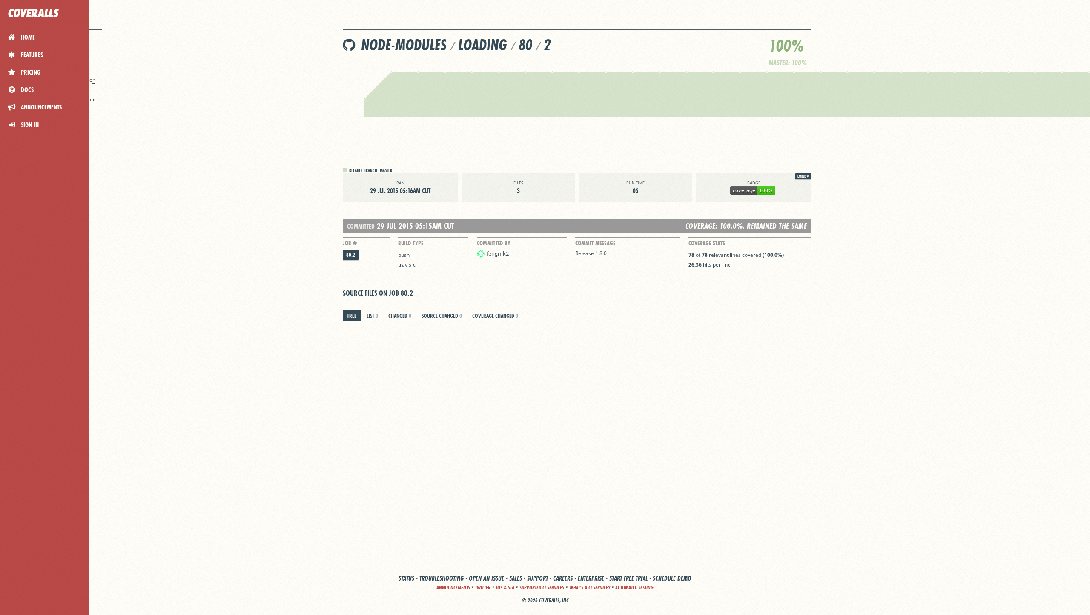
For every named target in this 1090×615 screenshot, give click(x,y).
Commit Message (595, 243)
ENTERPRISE (591, 578)
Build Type (410, 243)
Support (537, 578)
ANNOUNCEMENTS (453, 587)
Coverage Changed (495, 315)
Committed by (494, 243)
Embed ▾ (803, 176)
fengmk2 (498, 253)
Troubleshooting (441, 578)
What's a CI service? (589, 587)
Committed (361, 226)
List (372, 315)
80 (525, 45)
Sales (515, 578)
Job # (350, 243)
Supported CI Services (541, 587)
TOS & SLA (505, 587)
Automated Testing (634, 587)
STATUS (406, 578)
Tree (351, 315)
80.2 (350, 255)
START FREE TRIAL (628, 578)
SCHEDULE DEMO (672, 578)
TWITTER (482, 587)
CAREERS (563, 578)
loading (482, 45)
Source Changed (442, 315)
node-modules (404, 45)
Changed (399, 315)
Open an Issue (486, 578)
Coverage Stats (706, 243)
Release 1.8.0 (591, 253)
